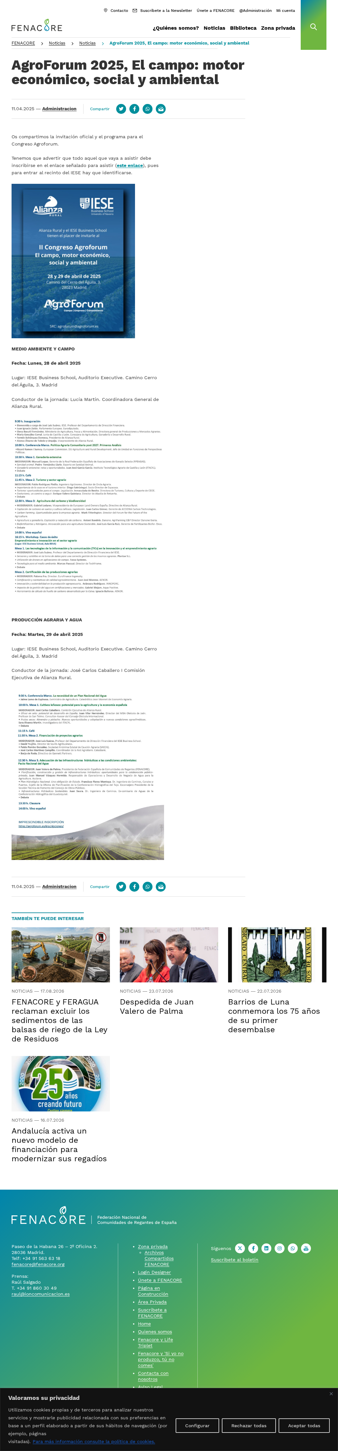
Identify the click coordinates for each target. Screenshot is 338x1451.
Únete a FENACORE (216, 10)
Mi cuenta (285, 10)
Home (144, 1323)
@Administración (255, 10)
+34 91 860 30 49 (37, 1288)
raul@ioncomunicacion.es (41, 1294)
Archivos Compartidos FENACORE (159, 1258)
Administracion (59, 109)
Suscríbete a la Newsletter (166, 10)
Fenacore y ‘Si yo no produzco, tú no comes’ (161, 1359)
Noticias (214, 28)
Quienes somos (155, 1331)
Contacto (119, 10)
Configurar (197, 1425)
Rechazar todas (248, 1425)
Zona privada (278, 28)
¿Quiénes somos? (176, 28)
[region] (169, 1419)
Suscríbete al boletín (234, 1259)
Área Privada (152, 1301)
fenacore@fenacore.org (38, 1264)
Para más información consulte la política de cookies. (94, 1441)
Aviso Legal (150, 1387)
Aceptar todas (304, 1425)
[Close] (331, 1394)
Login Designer (154, 1272)
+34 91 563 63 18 (41, 1258)
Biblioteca (243, 28)
